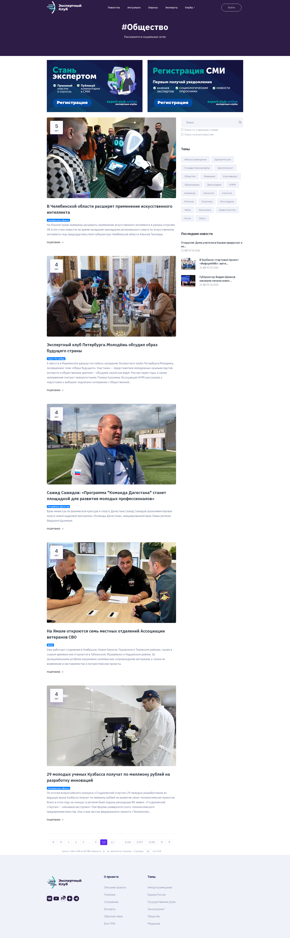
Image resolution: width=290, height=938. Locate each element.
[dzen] (69, 898)
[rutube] (63, 898)
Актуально (134, 7)
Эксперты (171, 7)
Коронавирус (230, 176)
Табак (187, 209)
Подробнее (53, 242)
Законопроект (225, 167)
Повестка (114, 7)
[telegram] (76, 898)
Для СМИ (109, 923)
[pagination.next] (161, 842)
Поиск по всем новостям (199, 134)
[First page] (53, 842)
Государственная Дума (196, 167)
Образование (191, 184)
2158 (151, 842)
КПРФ (232, 184)
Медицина (209, 176)
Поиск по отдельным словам (201, 129)
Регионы (189, 201)
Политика (207, 201)
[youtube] (56, 898)
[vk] (49, 898)
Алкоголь (227, 193)
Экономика (205, 209)
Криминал (190, 193)
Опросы (153, 7)
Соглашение (111, 902)
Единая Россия (223, 159)
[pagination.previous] (61, 842)
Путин (187, 218)
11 (112, 842)
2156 (128, 842)
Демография (214, 184)
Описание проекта (115, 887)
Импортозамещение (195, 159)
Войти (231, 7)
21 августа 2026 (190, 250)
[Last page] (169, 842)
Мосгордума (227, 201)
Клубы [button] (189, 7)
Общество (190, 176)
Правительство (227, 209)
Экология (209, 193)
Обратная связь (113, 916)
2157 (139, 842)
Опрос (202, 218)
